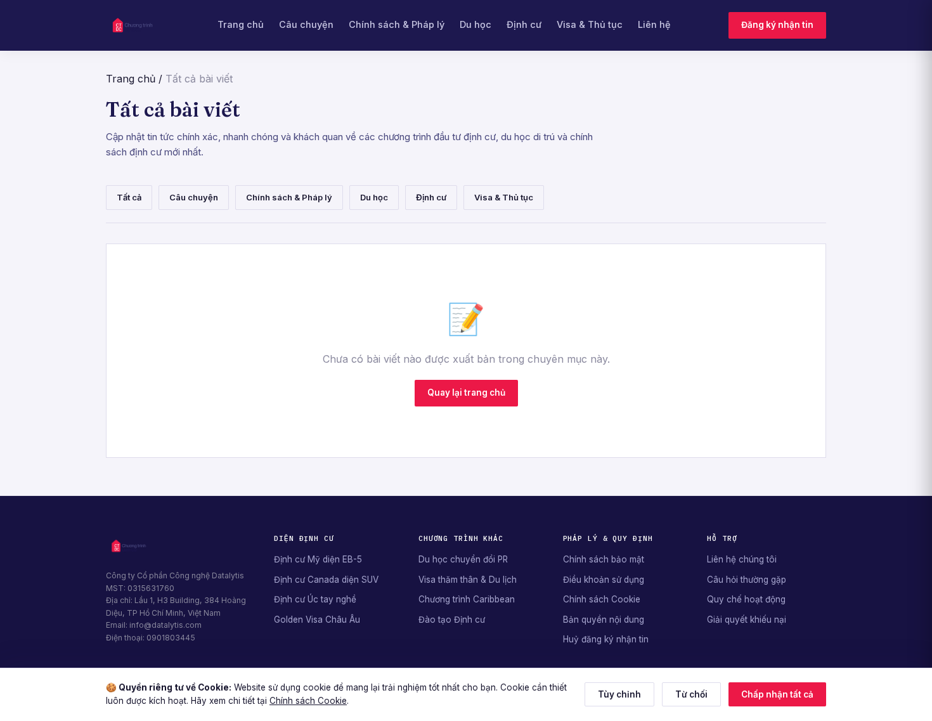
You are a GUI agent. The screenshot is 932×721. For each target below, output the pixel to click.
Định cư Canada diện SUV (326, 580)
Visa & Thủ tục (590, 24)
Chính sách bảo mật (603, 559)
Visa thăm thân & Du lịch (467, 580)
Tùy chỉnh (619, 694)
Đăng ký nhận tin (777, 25)
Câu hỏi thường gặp (746, 580)
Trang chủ (240, 24)
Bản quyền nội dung (603, 619)
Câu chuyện (306, 24)
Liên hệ (654, 24)
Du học (475, 24)
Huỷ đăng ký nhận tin (606, 639)
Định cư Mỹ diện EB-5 (318, 559)
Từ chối (691, 694)
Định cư (524, 24)
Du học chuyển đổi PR (463, 559)
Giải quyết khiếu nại (746, 619)
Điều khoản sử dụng (603, 580)
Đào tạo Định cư (451, 619)
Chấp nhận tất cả (777, 694)
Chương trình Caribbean (466, 599)
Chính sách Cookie (601, 599)
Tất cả (129, 197)
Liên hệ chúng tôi (742, 559)
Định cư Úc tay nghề (315, 599)
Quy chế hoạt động (746, 599)
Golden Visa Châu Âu (317, 619)
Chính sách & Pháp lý (396, 24)
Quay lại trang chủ (466, 392)
